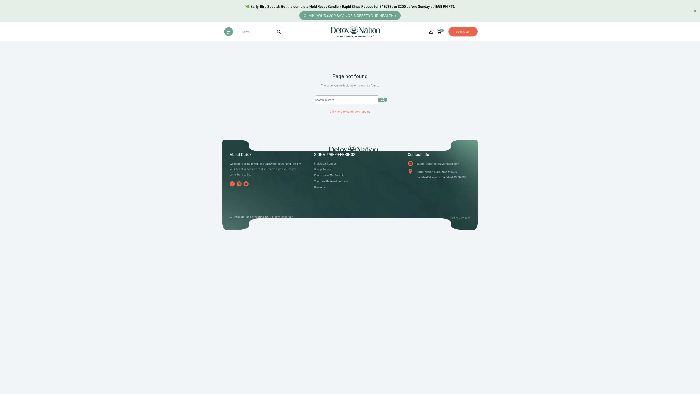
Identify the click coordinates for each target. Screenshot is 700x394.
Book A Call (463, 31)
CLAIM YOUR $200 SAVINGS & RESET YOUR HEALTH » (350, 15)
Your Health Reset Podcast (331, 181)
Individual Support (325, 163)
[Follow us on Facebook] (232, 183)
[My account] (431, 31)
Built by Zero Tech (460, 217)
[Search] (278, 31)
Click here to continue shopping (350, 111)
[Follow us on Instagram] (239, 183)
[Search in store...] (382, 100)
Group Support (323, 169)
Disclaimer (321, 187)
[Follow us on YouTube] (246, 183)
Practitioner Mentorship (329, 175)
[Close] (695, 11)
